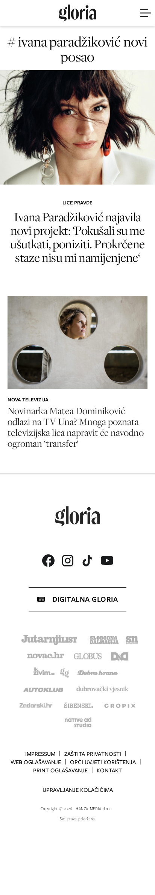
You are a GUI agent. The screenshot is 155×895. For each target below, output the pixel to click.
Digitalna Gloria (85, 599)
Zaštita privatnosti (92, 754)
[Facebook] (48, 560)
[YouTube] (107, 560)
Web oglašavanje (36, 762)
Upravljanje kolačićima (78, 790)
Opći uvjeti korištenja (103, 762)
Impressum (40, 754)
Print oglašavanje (60, 770)
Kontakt (109, 770)
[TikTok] (87, 560)
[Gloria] (77, 13)
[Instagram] (68, 560)
